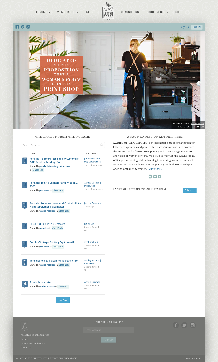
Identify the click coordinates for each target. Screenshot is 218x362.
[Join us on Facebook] (17, 27)
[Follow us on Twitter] (22, 27)
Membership (66, 12)
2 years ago (89, 206)
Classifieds (130, 12)
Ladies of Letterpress (108, 11)
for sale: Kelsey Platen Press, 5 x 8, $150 (53, 260)
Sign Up (185, 27)
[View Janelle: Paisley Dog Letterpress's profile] (24, 163)
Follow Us (189, 190)
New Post (63, 300)
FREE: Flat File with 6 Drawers (47, 224)
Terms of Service (192, 358)
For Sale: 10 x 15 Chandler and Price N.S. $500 (54, 184)
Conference (156, 12)
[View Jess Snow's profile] (24, 187)
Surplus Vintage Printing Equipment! (52, 242)
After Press (197, 123)
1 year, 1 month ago (93, 165)
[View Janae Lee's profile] (24, 228)
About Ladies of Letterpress (35, 334)
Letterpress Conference (33, 343)
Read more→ (155, 168)
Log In (197, 27)
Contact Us (26, 347)
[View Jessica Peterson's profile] (24, 208)
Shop (179, 12)
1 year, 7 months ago (93, 189)
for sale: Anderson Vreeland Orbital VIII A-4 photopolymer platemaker (55, 205)
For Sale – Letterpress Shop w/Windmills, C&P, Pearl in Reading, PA (54, 160)
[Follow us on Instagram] (28, 27)
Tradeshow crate (40, 282)
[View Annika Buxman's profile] (24, 286)
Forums (41, 12)
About (90, 12)
